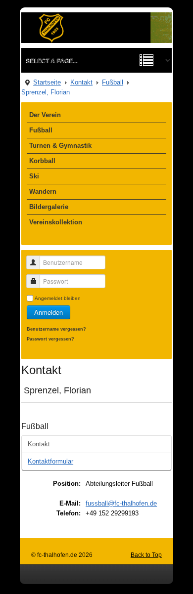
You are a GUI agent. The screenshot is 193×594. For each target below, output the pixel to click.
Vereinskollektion (55, 222)
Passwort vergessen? (50, 338)
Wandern (42, 191)
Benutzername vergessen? (56, 329)
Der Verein (45, 115)
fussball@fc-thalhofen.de (121, 503)
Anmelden (48, 312)
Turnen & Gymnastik (60, 145)
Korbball (42, 161)
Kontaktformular (50, 461)
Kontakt (81, 82)
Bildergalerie (48, 207)
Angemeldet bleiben (58, 298)
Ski (34, 176)
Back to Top (146, 555)
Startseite (47, 82)
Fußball (112, 82)
